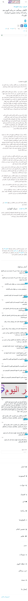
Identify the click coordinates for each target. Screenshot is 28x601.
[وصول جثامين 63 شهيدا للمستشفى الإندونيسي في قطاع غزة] (14, 371)
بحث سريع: (24, 449)
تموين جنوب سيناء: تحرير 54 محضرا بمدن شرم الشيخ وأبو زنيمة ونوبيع (14, 278)
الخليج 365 (16, 6)
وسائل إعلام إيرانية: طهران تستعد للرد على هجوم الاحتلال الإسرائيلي (15, 440)
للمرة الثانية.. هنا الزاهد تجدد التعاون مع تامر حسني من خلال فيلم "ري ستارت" (14, 340)
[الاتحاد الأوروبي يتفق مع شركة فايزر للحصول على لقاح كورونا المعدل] (14, 309)
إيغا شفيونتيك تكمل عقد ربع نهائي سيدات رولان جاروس (14, 328)
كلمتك (6, 202)
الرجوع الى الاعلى (5, 596)
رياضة (20, 6)
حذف (24, 30)
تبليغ (6, 28)
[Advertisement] (14, 67)
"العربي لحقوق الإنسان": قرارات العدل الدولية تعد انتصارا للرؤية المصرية (15, 354)
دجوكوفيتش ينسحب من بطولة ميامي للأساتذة (16, 289)
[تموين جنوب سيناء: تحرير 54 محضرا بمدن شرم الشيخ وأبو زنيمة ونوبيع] (14, 272)
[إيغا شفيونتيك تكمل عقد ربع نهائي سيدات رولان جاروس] (14, 323)
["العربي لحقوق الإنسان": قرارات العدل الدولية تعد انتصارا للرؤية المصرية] (14, 347)
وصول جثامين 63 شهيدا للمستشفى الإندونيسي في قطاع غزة (14, 378)
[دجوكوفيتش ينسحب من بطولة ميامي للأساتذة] (14, 284)
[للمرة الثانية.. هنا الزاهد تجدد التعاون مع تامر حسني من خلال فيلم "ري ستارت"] (14, 334)
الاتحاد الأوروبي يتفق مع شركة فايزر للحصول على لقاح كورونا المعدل (14, 316)
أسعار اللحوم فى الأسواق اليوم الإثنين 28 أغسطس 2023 (14, 366)
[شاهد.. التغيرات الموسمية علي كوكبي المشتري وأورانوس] (14, 296)
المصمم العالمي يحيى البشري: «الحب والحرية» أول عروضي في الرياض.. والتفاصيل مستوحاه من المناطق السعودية (14, 426)
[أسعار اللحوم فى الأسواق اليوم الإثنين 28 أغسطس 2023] (14, 360)
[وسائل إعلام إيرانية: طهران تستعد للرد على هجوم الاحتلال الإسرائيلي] (14, 434)
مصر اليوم (16, 250)
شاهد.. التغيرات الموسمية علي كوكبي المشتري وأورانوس (16, 303)
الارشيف (25, 6)
